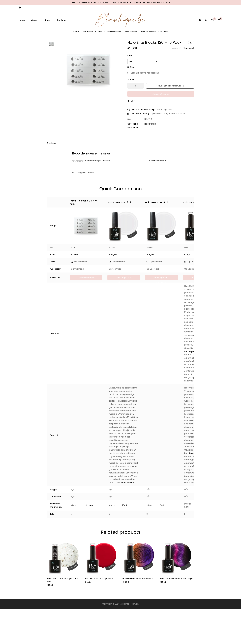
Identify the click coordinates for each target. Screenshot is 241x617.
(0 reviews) (188, 48)
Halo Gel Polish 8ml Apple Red (99, 578)
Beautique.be (190, 351)
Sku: (129, 119)
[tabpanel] (120, 162)
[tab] (51, 143)
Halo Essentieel (114, 31)
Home (76, 31)
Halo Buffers (131, 31)
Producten (88, 31)
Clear (132, 67)
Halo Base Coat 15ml (119, 202)
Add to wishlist (191, 42)
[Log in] (200, 20)
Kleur (130, 55)
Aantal (130, 79)
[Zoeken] (206, 20)
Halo (100, 31)
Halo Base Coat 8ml (156, 202)
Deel (133, 100)
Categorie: (132, 123)
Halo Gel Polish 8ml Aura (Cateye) (177, 578)
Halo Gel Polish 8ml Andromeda (137, 578)
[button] (123, 277)
